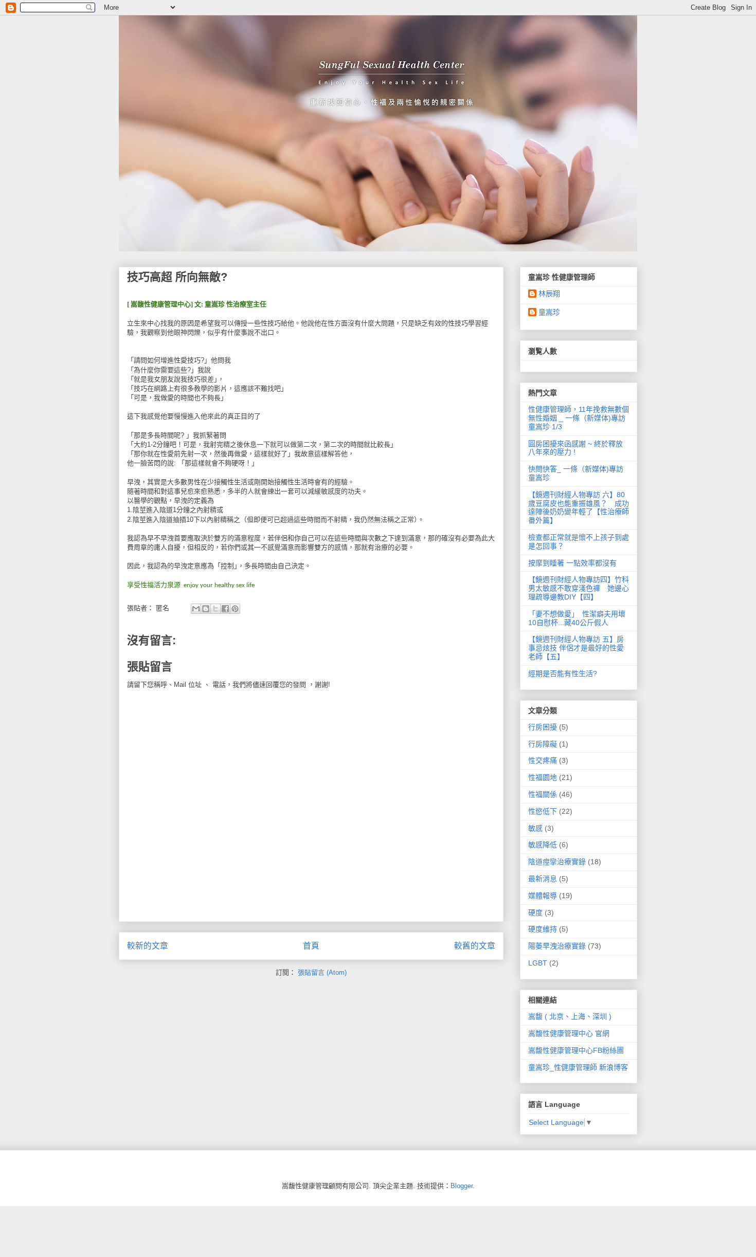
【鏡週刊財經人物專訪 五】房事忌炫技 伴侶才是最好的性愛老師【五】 (576, 648)
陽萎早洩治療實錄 (557, 946)
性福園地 (542, 777)
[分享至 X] (215, 609)
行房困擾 (542, 727)
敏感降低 (542, 845)
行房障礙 (542, 744)
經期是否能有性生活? (562, 673)
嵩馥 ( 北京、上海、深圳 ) (569, 1016)
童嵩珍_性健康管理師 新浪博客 (578, 1067)
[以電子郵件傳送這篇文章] (196, 609)
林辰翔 (549, 293)
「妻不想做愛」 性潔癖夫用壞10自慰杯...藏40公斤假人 (576, 618)
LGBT (537, 963)
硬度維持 (542, 929)
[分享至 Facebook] (225, 609)
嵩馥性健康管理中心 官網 (568, 1033)
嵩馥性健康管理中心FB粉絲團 (576, 1050)
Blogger (462, 1186)
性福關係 (542, 794)
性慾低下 (542, 811)
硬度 (535, 912)
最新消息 (542, 879)
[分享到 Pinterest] (235, 609)
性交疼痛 (542, 760)
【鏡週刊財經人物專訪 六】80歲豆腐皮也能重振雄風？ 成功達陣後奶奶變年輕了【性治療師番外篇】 (578, 507)
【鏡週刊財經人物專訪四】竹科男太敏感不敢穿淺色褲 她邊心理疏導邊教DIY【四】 (578, 588)
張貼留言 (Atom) (322, 972)
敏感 (535, 828)
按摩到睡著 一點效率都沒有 (572, 563)
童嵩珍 (549, 312)
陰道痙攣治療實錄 (557, 862)
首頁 (311, 945)
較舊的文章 (474, 945)
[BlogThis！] (206, 609)
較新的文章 (147, 945)
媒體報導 (542, 895)
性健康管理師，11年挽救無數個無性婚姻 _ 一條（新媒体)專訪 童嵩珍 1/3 (578, 418)
